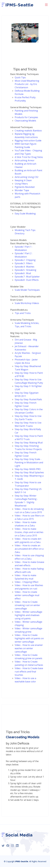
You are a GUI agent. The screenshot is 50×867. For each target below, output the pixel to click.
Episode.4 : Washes (24, 266)
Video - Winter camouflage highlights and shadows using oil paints (28, 615)
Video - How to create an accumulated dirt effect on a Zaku (29, 549)
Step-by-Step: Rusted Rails (28, 399)
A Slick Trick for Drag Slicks (29, 157)
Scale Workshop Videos (27, 303)
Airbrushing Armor (24, 160)
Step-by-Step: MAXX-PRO (28, 469)
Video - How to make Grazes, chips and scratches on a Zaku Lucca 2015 (29, 532)
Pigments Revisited (24, 187)
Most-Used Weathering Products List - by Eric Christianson (27, 84)
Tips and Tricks (23, 313)
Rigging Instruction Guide (28, 140)
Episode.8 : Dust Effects (27, 279)
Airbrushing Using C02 (26, 177)
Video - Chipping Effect (26, 581)
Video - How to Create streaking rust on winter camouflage (27, 605)
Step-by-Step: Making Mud (28, 442)
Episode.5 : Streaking (25, 269)
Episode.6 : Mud (23, 273)
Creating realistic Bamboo (28, 130)
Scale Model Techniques (27, 289)
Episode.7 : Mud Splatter (27, 276)
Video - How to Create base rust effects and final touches (29, 671)
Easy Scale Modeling (25, 213)
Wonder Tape (22, 190)
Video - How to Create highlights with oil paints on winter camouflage (29, 638)
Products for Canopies (26, 117)
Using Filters (21, 183)
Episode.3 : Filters (23, 263)
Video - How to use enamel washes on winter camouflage (28, 648)
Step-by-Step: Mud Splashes (29, 472)
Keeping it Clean (23, 180)
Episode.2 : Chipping (25, 260)
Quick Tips (20, 77)
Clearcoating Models (25, 120)
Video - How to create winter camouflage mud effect (27, 595)
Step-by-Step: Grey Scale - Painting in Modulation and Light (29, 462)
